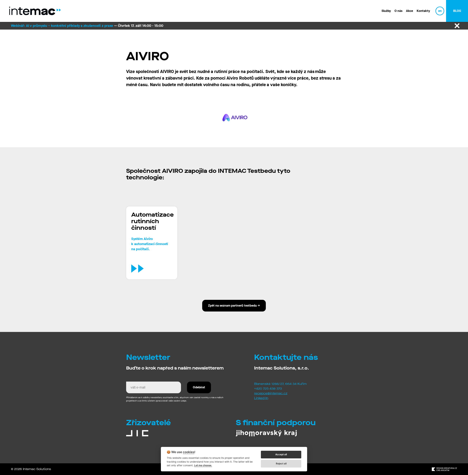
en (440, 11)
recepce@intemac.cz (270, 393)
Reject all (281, 463)
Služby (386, 11)
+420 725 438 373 (268, 388)
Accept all (281, 454)
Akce (409, 11)
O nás (398, 11)
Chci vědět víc (156, 268)
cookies (188, 452)
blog (457, 11)
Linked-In (261, 398)
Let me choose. (203, 465)
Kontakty (423, 11)
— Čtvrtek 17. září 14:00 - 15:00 (87, 25)
